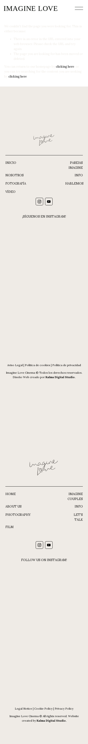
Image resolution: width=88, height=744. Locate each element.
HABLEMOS (74, 184)
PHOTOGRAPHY (18, 515)
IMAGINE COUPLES (75, 496)
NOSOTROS (14, 175)
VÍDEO (10, 192)
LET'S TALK (78, 517)
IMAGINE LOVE (31, 8)
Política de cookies (37, 365)
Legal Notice (23, 708)
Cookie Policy (43, 708)
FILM (9, 527)
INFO (79, 175)
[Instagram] (39, 201)
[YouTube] (49, 201)
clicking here (65, 67)
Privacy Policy (64, 708)
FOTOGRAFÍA (15, 184)
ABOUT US (13, 506)
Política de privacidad (66, 365)
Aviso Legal (15, 365)
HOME (10, 494)
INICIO (10, 163)
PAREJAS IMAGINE (76, 165)
